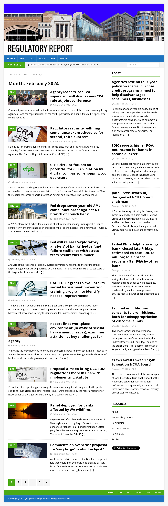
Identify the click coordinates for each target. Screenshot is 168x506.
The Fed (11, 58)
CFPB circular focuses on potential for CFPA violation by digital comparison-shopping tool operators (79, 171)
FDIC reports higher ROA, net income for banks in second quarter (133, 149)
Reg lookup (118, 433)
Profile (115, 439)
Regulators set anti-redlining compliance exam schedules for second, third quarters (76, 132)
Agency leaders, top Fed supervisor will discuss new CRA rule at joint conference (76, 96)
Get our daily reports (123, 417)
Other (63, 58)
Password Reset (120, 428)
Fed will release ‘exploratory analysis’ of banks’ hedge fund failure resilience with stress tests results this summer (75, 248)
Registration (118, 422)
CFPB (52, 58)
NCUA (42, 58)
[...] (127, 134)
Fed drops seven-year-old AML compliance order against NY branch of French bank (75, 209)
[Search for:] (143, 64)
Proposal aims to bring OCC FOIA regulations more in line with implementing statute (77, 373)
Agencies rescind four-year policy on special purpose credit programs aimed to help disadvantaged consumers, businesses (134, 90)
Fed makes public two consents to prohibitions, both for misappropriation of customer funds (134, 314)
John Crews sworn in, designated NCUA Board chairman (132, 197)
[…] (27, 117)
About (115, 411)
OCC (32, 58)
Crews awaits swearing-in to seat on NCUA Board (133, 362)
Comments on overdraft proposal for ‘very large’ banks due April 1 (78, 447)
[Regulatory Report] (84, 39)
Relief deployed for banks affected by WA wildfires (72, 407)
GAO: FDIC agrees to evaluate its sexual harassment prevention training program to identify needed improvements (77, 289)
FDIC (22, 58)
